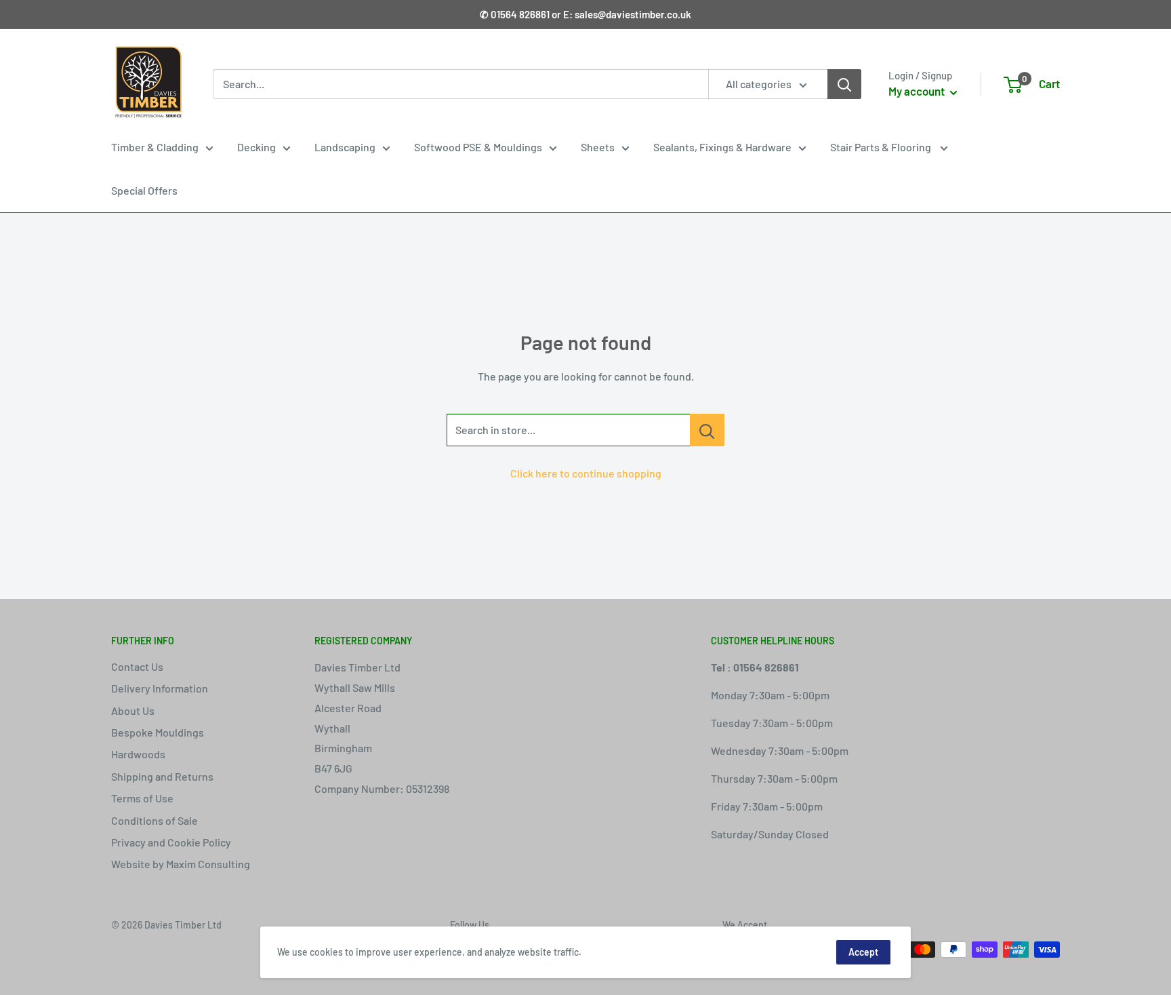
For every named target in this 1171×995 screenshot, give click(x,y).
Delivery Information (159, 688)
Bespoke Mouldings (157, 732)
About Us (133, 710)
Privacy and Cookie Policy (171, 842)
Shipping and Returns (162, 776)
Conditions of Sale (154, 820)
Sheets (598, 146)
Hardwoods (138, 753)
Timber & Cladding (155, 146)
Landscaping (344, 146)
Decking (256, 146)
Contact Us (137, 666)
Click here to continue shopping (585, 473)
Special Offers (144, 190)
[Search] (844, 84)
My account (917, 91)
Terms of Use (142, 798)
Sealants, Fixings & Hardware (722, 146)
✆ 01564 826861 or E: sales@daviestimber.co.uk (585, 14)
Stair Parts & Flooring (881, 146)
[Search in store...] (707, 430)
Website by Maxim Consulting (180, 863)
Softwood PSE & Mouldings (478, 146)
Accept (863, 952)
